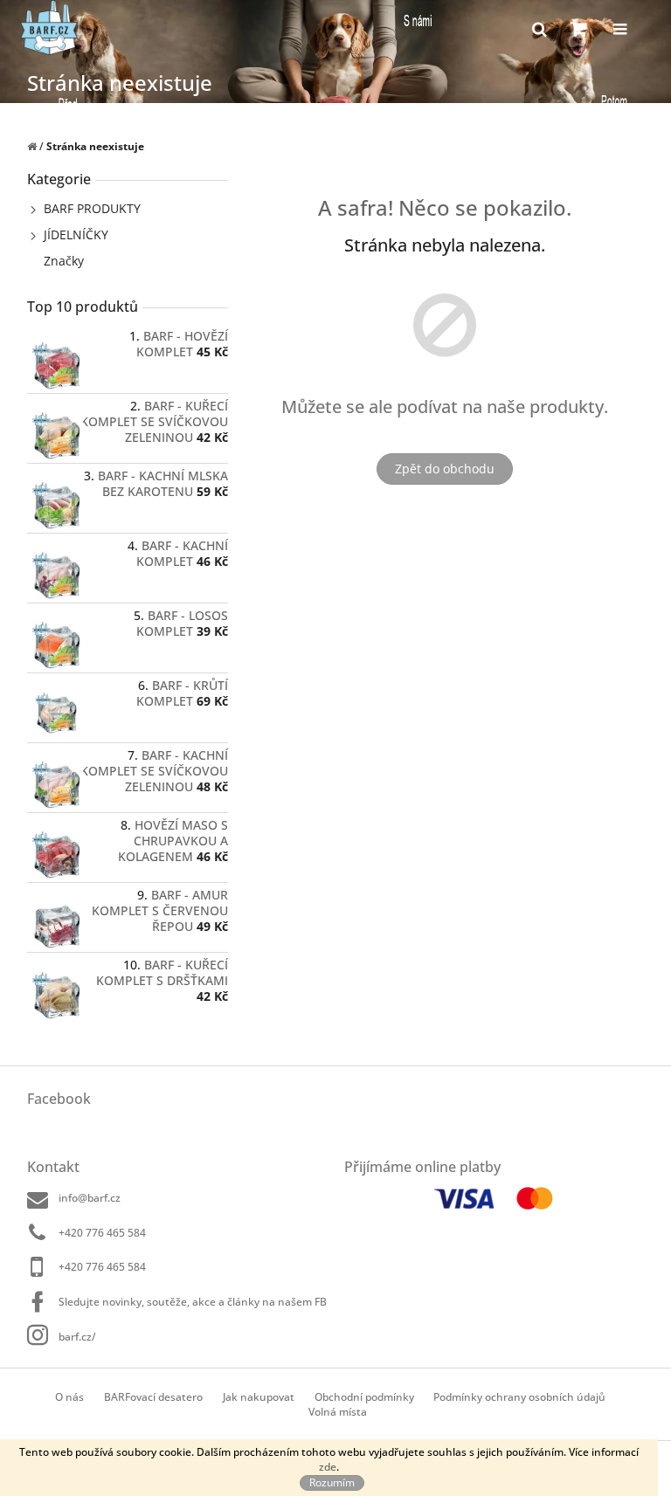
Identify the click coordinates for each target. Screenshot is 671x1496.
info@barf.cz (90, 1197)
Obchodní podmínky (364, 1396)
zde (327, 1466)
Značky (64, 260)
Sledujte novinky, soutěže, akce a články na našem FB (193, 1301)
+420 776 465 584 (102, 1232)
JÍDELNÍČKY (76, 234)
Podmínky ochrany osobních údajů (519, 1396)
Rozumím (332, 1482)
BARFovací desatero (153, 1396)
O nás (69, 1396)
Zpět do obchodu (445, 468)
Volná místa (337, 1411)
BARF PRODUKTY (92, 208)
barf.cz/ (77, 1336)
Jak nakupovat (258, 1396)
